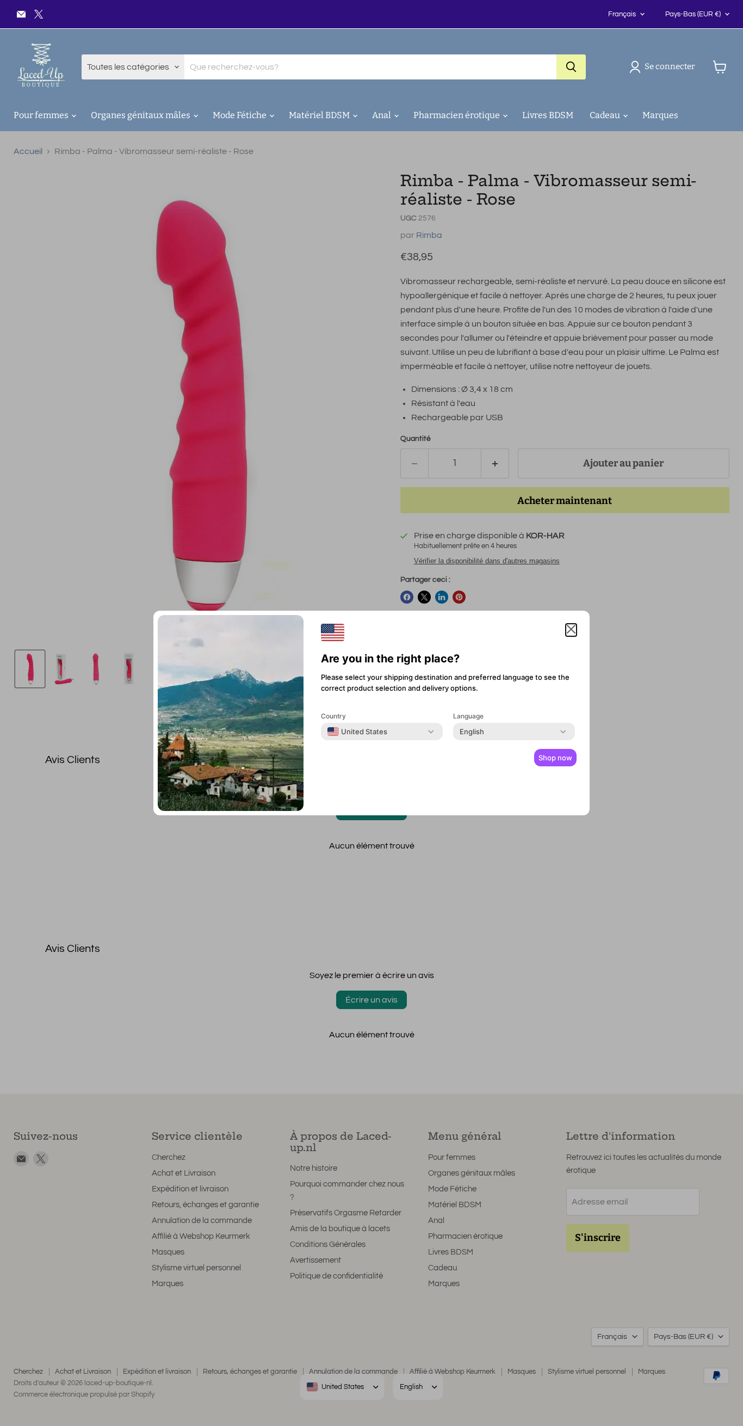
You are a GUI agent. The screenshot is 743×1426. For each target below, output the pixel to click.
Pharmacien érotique (457, 115)
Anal (382, 115)
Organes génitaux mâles (141, 115)
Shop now (555, 757)
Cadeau (606, 115)
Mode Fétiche (240, 115)
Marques (660, 115)
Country (333, 716)
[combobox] (357, 731)
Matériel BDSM (320, 115)
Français (622, 14)
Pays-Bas (693, 14)
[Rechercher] (571, 66)
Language (468, 716)
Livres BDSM (547, 115)
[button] (664, 66)
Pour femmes (42, 115)
